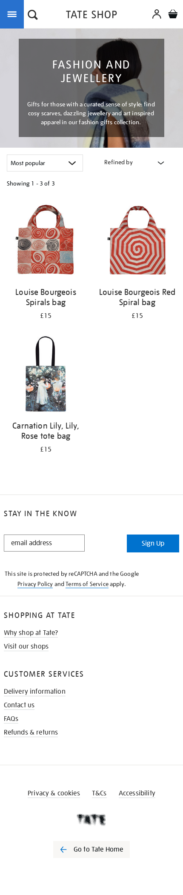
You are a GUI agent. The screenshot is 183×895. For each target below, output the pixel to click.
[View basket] (172, 15)
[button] (32, 16)
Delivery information (35, 691)
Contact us (19, 705)
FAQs (11, 719)
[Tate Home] (91, 819)
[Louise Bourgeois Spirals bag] (45, 242)
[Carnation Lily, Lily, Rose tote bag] (45, 375)
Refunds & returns (31, 732)
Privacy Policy (35, 584)
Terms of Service (87, 584)
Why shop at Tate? (31, 633)
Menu (13, 13)
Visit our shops (26, 646)
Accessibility (137, 793)
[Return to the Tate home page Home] (91, 16)
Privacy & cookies (54, 793)
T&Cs (99, 793)
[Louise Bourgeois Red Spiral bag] (137, 242)
